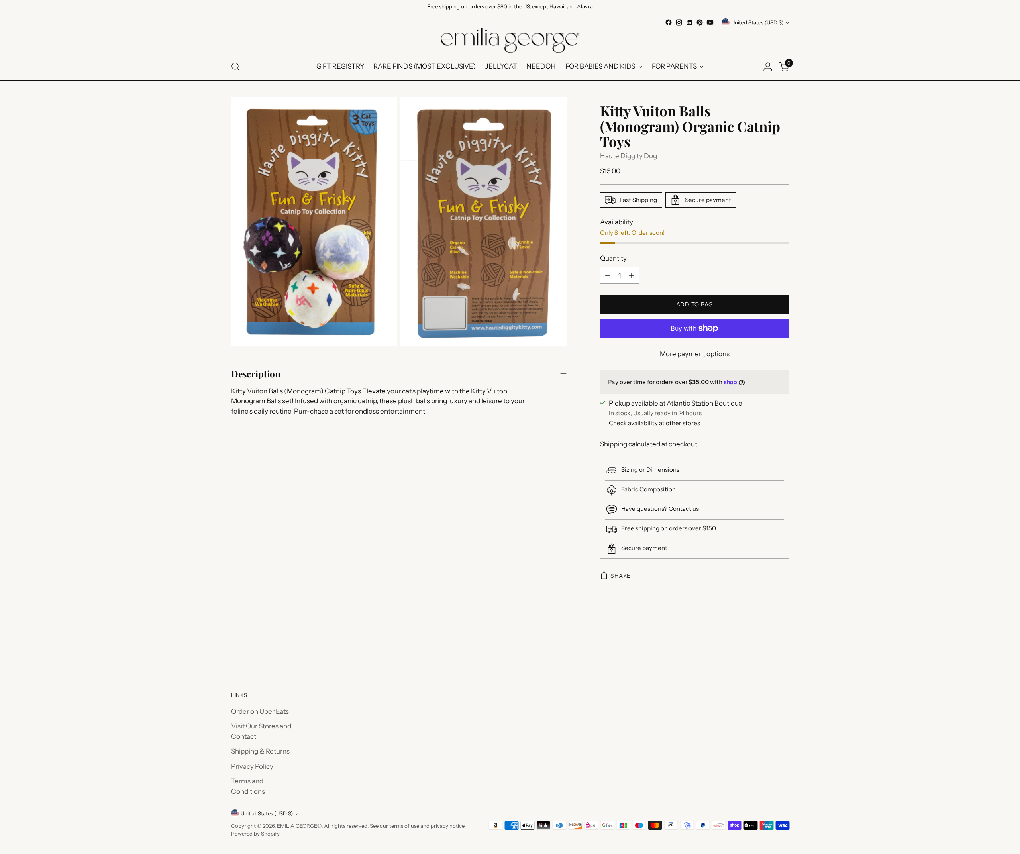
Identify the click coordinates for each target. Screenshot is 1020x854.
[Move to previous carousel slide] (764, 647)
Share (620, 575)
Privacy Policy (252, 766)
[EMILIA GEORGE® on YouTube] (710, 22)
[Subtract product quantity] (607, 275)
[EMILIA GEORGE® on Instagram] (679, 22)
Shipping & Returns (260, 751)
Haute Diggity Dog (628, 156)
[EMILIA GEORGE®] (510, 40)
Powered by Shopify (255, 833)
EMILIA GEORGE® (299, 826)
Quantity (613, 258)
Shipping (613, 444)
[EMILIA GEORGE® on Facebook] (668, 22)
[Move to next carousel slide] (782, 646)
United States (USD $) (757, 22)
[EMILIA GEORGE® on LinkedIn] (689, 22)
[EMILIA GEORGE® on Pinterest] (699, 22)
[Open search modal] (235, 67)
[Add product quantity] (631, 275)
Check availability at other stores (654, 423)
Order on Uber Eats (260, 711)
